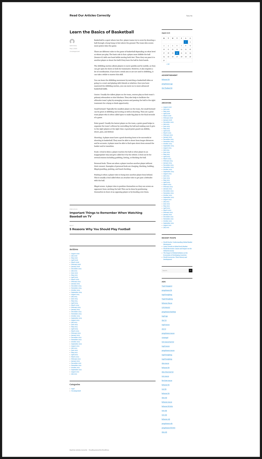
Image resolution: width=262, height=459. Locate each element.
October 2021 (75, 367)
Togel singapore (167, 286)
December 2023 (76, 312)
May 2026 (74, 258)
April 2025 (74, 277)
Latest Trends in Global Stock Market (175, 246)
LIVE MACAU (166, 307)
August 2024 (75, 294)
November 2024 (76, 288)
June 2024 (74, 299)
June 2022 (74, 350)
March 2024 (75, 305)
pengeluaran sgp (167, 84)
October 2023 (75, 316)
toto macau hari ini (168, 342)
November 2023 (76, 314)
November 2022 (76, 340)
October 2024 (75, 290)
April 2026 (74, 260)
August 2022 (75, 346)
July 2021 (74, 374)
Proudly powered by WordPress (99, 450)
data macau (165, 363)
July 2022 (74, 348)
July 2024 (74, 297)
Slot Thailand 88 (167, 88)
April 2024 (74, 303)
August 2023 (75, 320)
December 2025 (76, 269)
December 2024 (76, 286)
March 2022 (75, 357)
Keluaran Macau (167, 303)
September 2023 (76, 318)
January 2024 (75, 309)
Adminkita (73, 45)
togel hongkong (167, 294)
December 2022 (76, 337)
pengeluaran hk (167, 290)
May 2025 (74, 275)
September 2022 (76, 344)
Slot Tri (164, 320)
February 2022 (76, 359)
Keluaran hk (166, 79)
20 (177, 53)
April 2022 (74, 355)
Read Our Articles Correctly (90, 15)
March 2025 (75, 279)
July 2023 (74, 322)
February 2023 (76, 333)
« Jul (167, 64)
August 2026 (75, 254)
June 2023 (74, 324)
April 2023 (74, 329)
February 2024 (76, 307)
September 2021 (76, 370)
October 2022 (75, 342)
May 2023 (74, 327)
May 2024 (74, 301)
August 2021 (75, 372)
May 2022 (74, 352)
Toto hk (189, 16)
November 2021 (76, 365)
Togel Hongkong (167, 299)
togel (73, 389)
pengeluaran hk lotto (168, 428)
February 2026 (76, 264)
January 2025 (75, 284)
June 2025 (74, 273)
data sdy (164, 432)
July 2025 (74, 271)
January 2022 (75, 361)
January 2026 (75, 266)
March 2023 (75, 331)
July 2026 (74, 256)
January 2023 (75, 335)
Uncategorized (75, 51)
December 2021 (76, 363)
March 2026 (75, 262)
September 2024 (76, 292)
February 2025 (76, 282)
